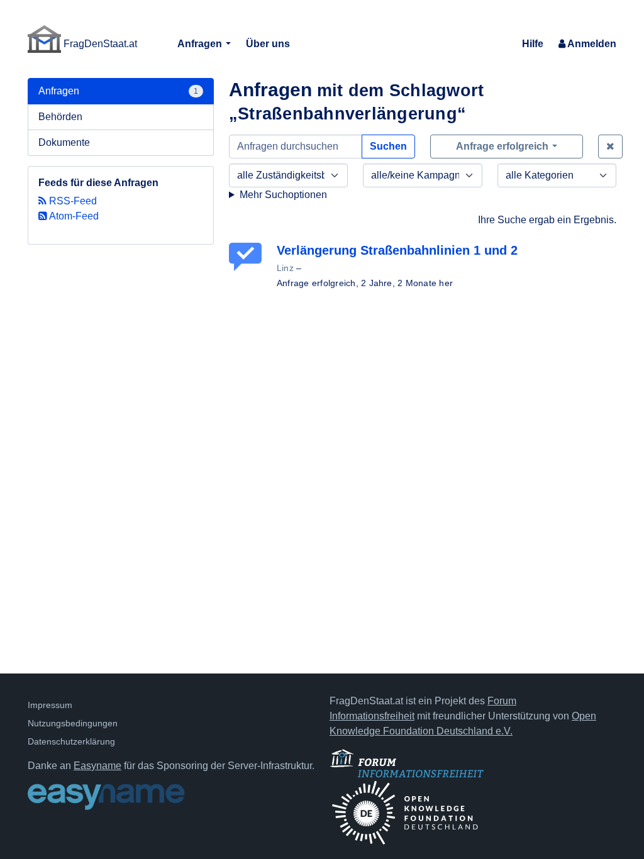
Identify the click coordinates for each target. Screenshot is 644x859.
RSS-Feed (72, 201)
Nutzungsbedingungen (73, 723)
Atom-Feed (73, 216)
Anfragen (201, 43)
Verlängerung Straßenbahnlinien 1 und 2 (397, 250)
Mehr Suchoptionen (283, 194)
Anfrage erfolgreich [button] (503, 146)
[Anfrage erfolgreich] (248, 257)
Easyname (97, 765)
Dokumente (64, 142)
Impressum (50, 705)
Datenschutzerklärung (71, 741)
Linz (285, 268)
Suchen (388, 146)
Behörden (60, 116)
